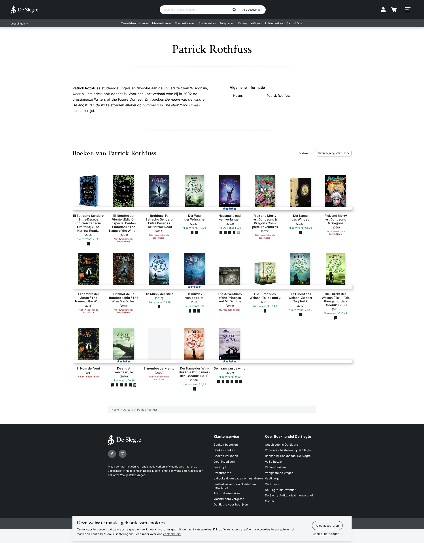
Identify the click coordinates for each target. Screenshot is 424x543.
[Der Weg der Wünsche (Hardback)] (192, 232)
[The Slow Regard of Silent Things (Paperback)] (199, 310)
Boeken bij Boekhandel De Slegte (288, 456)
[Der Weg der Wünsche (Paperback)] (196, 232)
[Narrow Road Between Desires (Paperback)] (234, 232)
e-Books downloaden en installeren (238, 478)
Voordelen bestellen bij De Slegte (288, 450)
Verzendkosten (275, 467)
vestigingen (115, 470)
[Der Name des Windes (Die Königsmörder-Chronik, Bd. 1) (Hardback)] (194, 389)
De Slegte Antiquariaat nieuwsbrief (289, 495)
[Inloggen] (383, 9)
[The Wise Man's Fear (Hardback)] (130, 385)
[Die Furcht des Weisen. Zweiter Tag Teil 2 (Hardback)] (300, 314)
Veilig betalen (274, 461)
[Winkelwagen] (394, 9)
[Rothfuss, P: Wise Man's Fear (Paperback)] (121, 385)
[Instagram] (122, 454)
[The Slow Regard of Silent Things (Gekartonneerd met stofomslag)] (194, 310)
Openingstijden (224, 461)
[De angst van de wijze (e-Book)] (134, 385)
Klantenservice (226, 436)
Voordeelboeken (185, 23)
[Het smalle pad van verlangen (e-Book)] (238, 232)
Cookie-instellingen (326, 533)
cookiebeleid (172, 534)
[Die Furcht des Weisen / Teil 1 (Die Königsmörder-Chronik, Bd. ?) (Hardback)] (335, 318)
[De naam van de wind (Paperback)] (223, 381)
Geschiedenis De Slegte (281, 444)
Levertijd (220, 467)
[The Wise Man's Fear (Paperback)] (117, 385)
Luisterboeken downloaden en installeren (235, 485)
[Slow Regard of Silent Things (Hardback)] (190, 310)
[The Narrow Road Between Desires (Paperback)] (229, 232)
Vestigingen (273, 478)
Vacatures (272, 484)
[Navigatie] (407, 9)
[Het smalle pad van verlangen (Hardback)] (221, 232)
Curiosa (243, 23)
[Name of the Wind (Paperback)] (240, 381)
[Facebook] (112, 454)
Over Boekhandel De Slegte (288, 436)
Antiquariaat (227, 23)
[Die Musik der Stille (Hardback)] (159, 307)
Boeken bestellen (226, 444)
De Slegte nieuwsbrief (280, 490)
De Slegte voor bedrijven (231, 504)
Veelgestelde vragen (132, 475)
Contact (270, 501)
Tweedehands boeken (135, 23)
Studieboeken (207, 23)
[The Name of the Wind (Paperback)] (236, 381)
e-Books (256, 23)
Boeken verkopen (226, 456)
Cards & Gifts (294, 23)
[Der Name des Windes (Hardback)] (300, 232)
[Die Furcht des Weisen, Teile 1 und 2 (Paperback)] (265, 310)
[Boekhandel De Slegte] (24, 9)
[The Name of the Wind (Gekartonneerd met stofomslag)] (218, 381)
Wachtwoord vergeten (229, 499)
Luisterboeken (274, 23)
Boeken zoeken (224, 450)
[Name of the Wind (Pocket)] (232, 381)
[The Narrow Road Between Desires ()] (225, 232)
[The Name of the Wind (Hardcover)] (227, 381)
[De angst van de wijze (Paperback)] (112, 385)
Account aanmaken (227, 493)
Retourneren (222, 473)
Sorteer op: (306, 153)
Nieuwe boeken (162, 23)
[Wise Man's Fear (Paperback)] (126, 385)
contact (120, 466)
